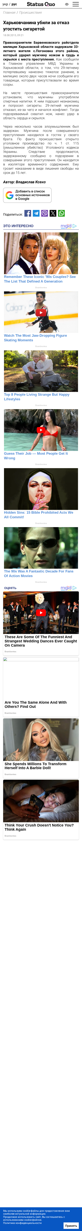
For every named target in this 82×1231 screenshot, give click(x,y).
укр (5, 4)
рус (14, 4)
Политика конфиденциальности (22, 1223)
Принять (71, 1225)
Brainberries (41, 287)
